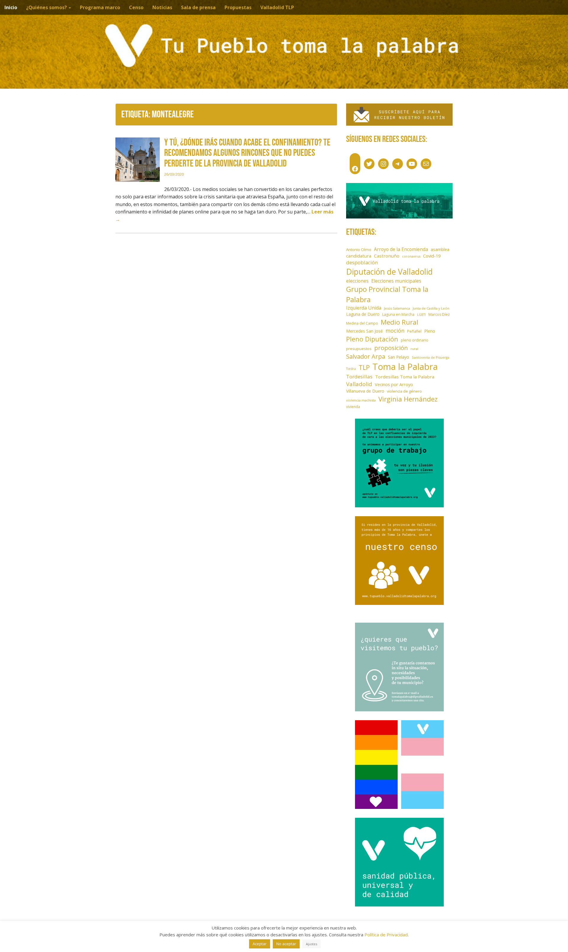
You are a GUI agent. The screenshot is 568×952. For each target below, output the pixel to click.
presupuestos (359, 348)
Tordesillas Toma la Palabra (404, 377)
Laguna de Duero (363, 314)
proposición (391, 348)
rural (414, 349)
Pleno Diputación (372, 339)
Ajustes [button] (311, 944)
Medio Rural (399, 322)
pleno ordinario (414, 340)
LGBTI (421, 315)
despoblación (362, 262)
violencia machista (361, 400)
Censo (136, 7)
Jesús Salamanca (397, 308)
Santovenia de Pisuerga (430, 357)
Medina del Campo (362, 323)
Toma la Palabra (405, 367)
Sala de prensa (198, 7)
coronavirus (411, 256)
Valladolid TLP (277, 7)
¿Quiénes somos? (47, 7)
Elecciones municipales (396, 281)
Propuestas (238, 7)
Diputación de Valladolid (389, 271)
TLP (364, 367)
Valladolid (359, 384)
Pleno (429, 331)
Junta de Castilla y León (431, 308)
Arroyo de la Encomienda (401, 249)
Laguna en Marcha (398, 314)
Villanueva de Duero (365, 391)
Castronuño (386, 256)
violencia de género (404, 391)
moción (394, 330)
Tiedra (351, 369)
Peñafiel (414, 331)
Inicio (10, 7)
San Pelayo (398, 357)
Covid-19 (431, 256)
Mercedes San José (364, 331)
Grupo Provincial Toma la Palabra (387, 294)
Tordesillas (359, 376)
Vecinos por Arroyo (394, 384)
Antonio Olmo (358, 249)
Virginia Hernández (408, 398)
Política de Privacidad (386, 935)
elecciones (357, 281)
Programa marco (100, 7)
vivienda (353, 406)
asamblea (440, 249)
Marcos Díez (439, 314)
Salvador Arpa (365, 356)
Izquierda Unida (363, 308)
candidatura (358, 256)
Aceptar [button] (260, 943)
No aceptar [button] (286, 943)
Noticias (162, 7)
